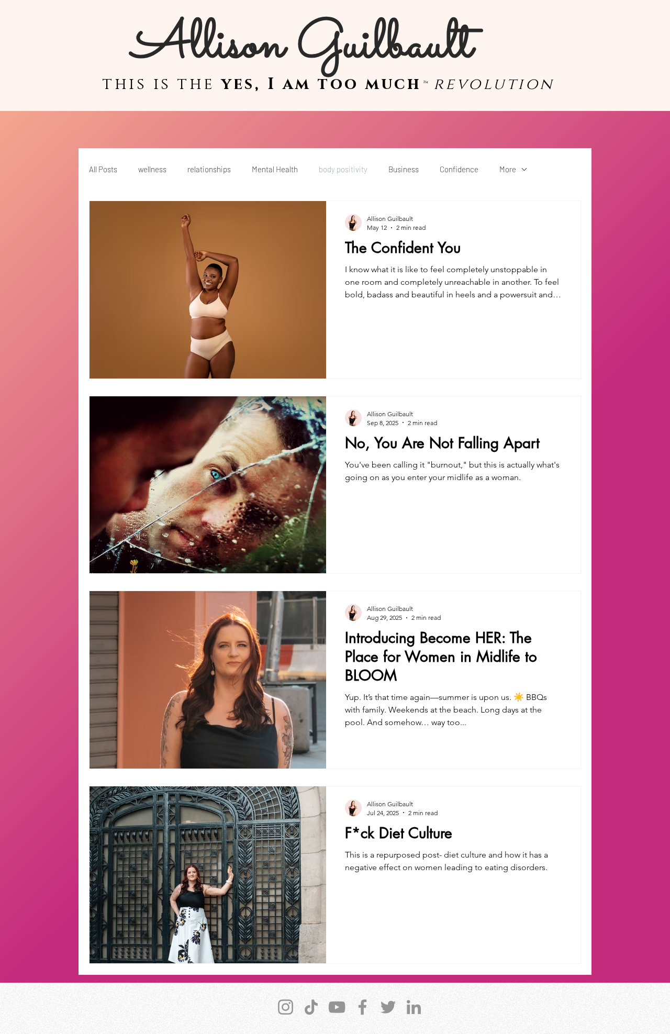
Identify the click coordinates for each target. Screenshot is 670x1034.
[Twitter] (388, 1007)
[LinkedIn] (414, 1007)
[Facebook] (362, 1007)
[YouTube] (337, 1007)
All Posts (103, 169)
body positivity (343, 169)
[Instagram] (285, 1007)
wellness (152, 169)
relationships (209, 169)
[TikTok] (311, 1007)
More (507, 169)
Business (403, 169)
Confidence (459, 169)
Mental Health (275, 169)
